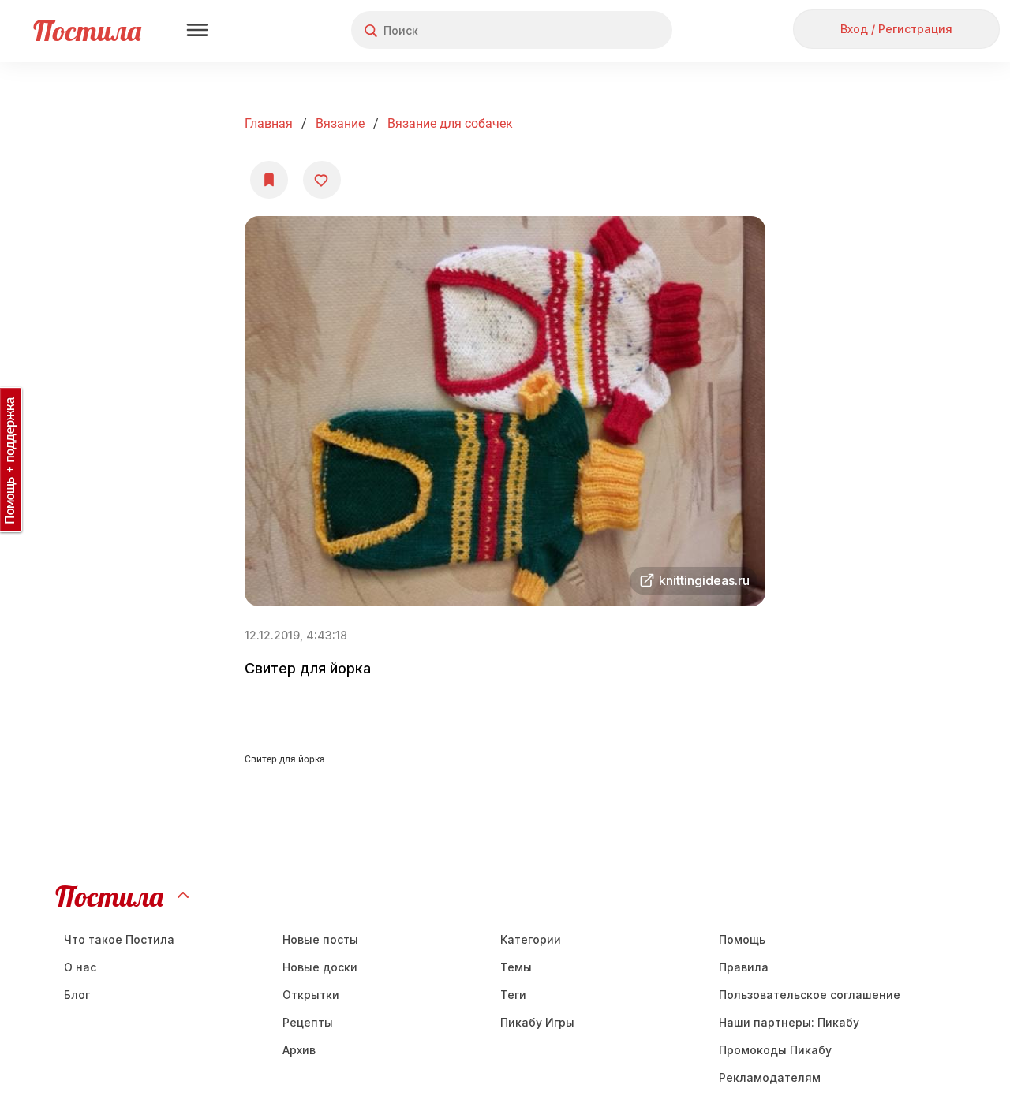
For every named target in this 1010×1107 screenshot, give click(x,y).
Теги (513, 994)
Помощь (742, 939)
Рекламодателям (770, 1077)
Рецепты (307, 1022)
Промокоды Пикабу (775, 1050)
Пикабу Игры (537, 1022)
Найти (601, 30)
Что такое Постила (119, 939)
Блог (77, 994)
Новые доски (319, 967)
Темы (516, 967)
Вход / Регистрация (896, 28)
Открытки (310, 994)
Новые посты (320, 939)
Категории (530, 939)
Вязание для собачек (450, 123)
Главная (269, 123)
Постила (87, 30)
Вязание (340, 123)
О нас (80, 967)
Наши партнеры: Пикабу (789, 1022)
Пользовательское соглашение (809, 994)
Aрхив (299, 1050)
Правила (744, 967)
